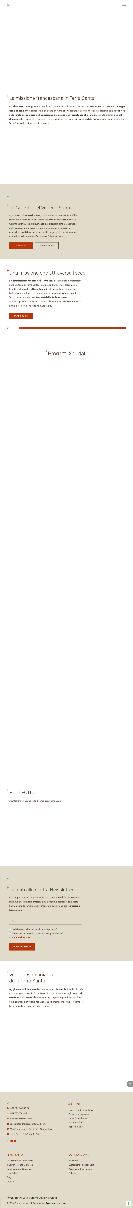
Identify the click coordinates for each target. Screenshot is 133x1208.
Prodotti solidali (76, 1122)
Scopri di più (46, 245)
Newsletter (12, 1173)
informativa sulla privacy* (44, 929)
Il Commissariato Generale (20, 1165)
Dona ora (21, 245)
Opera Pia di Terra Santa (81, 1110)
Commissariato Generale (19, 1169)
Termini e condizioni (56, 1203)
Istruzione (73, 1160)
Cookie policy (29, 1198)
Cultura (72, 1173)
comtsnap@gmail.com (21, 1118)
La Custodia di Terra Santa (20, 1160)
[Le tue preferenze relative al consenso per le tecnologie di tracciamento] (128, 1203)
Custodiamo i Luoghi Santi (81, 1165)
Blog (9, 1177)
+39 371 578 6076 (19, 1113)
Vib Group (51, 1198)
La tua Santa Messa (77, 1118)
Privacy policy (14, 1198)
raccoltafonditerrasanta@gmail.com (28, 1124)
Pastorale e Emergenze (80, 1169)
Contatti (10, 1181)
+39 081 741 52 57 (19, 1108)
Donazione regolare (78, 1114)
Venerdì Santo (75, 1126)
